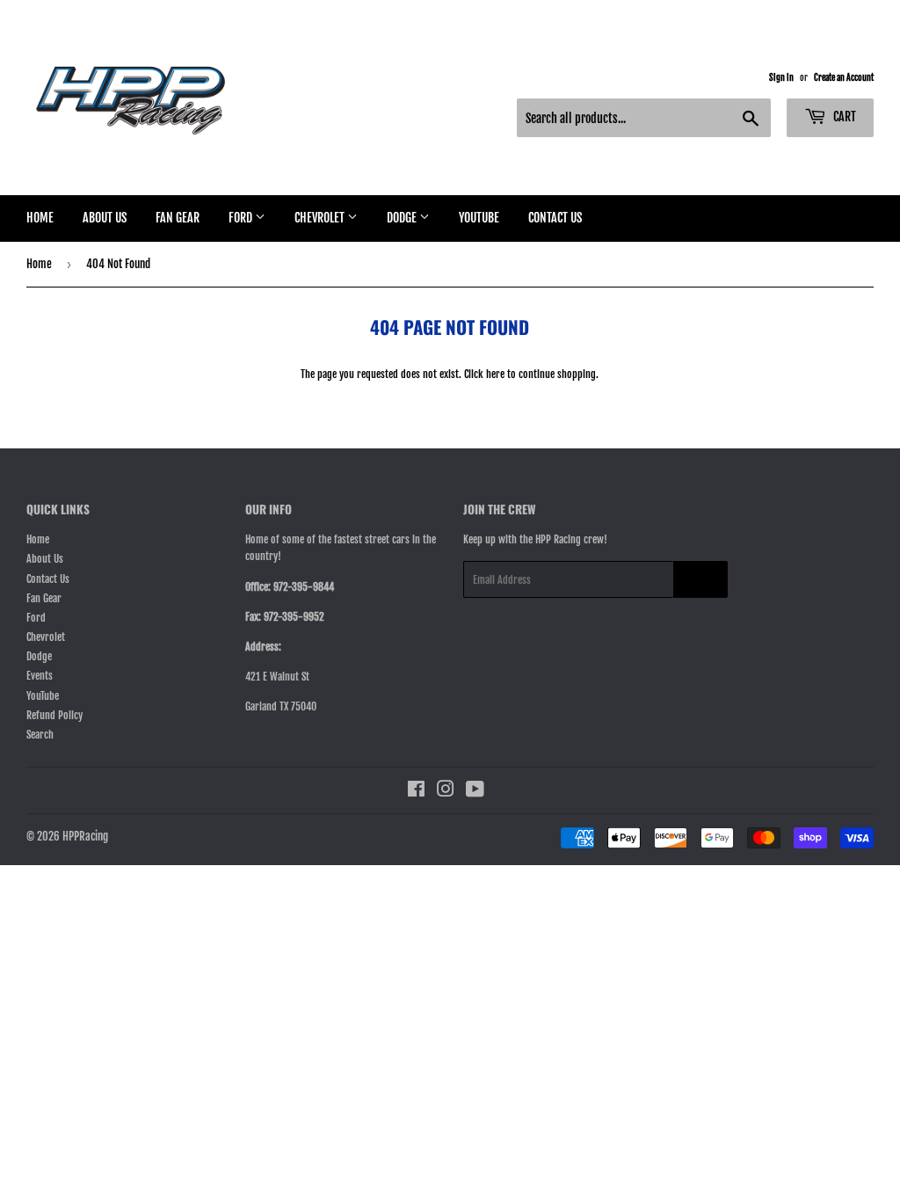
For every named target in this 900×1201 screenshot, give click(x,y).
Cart (843, 116)
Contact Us (555, 217)
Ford (242, 217)
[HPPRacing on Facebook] (416, 791)
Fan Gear (178, 217)
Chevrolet (320, 217)
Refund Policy (54, 715)
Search (40, 734)
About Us (105, 217)
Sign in (781, 78)
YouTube (479, 217)
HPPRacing (85, 836)
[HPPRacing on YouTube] (475, 791)
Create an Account (844, 78)
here (495, 374)
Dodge (403, 217)
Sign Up (700, 579)
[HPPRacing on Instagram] (445, 791)
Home (40, 217)
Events (39, 675)
